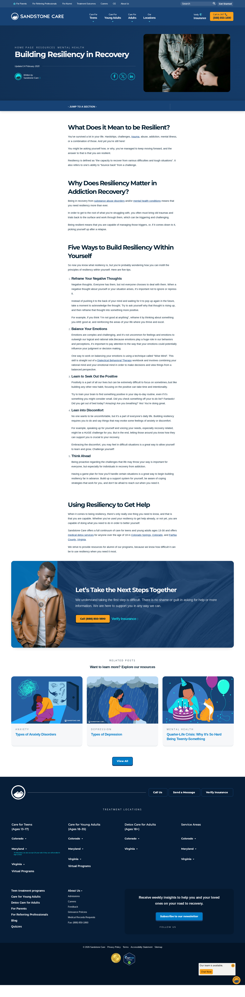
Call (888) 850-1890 (92, 618)
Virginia (17, 864)
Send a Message (184, 792)
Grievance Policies (77, 912)
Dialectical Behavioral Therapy (114, 360)
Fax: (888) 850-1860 (78, 922)
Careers (72, 901)
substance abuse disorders (109, 200)
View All (122, 761)
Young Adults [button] (112, 16)
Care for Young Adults (25, 896)
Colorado (18, 838)
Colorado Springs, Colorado (147, 535)
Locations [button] (149, 16)
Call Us (157, 792)
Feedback (73, 907)
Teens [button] (93, 16)
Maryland (18, 848)
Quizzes (16, 926)
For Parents (19, 908)
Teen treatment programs (28, 890)
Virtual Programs (23, 871)
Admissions (74, 896)
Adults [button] (132, 16)
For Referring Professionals (29, 914)
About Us (74, 890)
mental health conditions (147, 200)
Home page (24, 47)
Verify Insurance (124, 619)
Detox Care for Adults (25, 902)
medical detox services (81, 535)
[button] (114, 76)
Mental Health (71, 47)
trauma (135, 136)
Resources (45, 47)
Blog (14, 920)
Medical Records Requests (81, 917)
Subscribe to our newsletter (179, 916)
